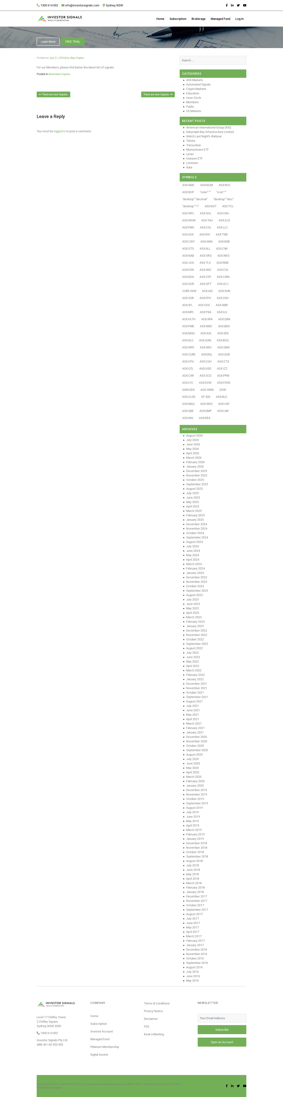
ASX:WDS (206, 404)
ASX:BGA (188, 277)
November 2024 (196, 528)
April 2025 (192, 506)
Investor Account (101, 1031)
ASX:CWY (188, 241)
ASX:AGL (206, 333)
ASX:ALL (205, 248)
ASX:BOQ (223, 340)
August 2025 (194, 488)
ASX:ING (187, 418)
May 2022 (192, 661)
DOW (223, 389)
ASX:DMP (205, 411)
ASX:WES (223, 255)
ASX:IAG (207, 291)
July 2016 (192, 971)
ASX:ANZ (205, 269)
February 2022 (195, 675)
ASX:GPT (205, 284)
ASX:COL (223, 269)
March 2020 (194, 776)
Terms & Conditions (157, 1003)
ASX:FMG (188, 227)
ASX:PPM (223, 375)
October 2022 (195, 639)
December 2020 (196, 737)
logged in (60, 131)
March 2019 (194, 830)
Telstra (190, 140)
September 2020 (197, 750)
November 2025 (196, 475)
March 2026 (194, 457)
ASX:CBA (223, 213)
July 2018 (192, 865)
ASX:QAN (224, 319)
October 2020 (195, 745)
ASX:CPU (188, 361)
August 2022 (194, 648)
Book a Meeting (154, 1034)
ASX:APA (207, 319)
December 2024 (196, 524)
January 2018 (195, 892)
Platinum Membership (104, 1047)
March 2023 (194, 617)
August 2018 (194, 861)
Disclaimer (151, 1019)
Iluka (189, 167)
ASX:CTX (223, 361)
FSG (146, 1026)
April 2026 (192, 453)
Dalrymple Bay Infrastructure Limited (210, 132)
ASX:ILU (222, 312)
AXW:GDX (188, 389)
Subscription (178, 19)
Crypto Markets (196, 89)
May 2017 (192, 927)
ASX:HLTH (189, 319)
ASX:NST (211, 206)
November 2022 (196, 635)
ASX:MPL (188, 312)
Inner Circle (193, 97)
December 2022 (196, 630)
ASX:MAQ (188, 404)
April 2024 (192, 559)
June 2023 (193, 604)
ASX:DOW (205, 382)
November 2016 (196, 954)
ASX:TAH (207, 220)
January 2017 (195, 945)
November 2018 (196, 847)
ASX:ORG (206, 255)
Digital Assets (99, 1054)
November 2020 (196, 741)
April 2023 (192, 612)
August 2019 (194, 807)
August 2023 (194, 595)
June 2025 (193, 497)
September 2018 (197, 856)
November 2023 (196, 581)
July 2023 (192, 599)
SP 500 (205, 396)
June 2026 (193, 444)
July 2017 (192, 918)
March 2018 (194, 883)
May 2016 (192, 980)
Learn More (48, 41)
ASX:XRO (206, 347)
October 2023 (195, 586)
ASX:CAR (188, 375)
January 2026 (195, 466)
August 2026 (194, 435)
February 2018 (195, 887)
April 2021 (192, 719)
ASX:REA (204, 418)
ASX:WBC (206, 326)
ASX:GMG (223, 347)
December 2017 (196, 896)
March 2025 (194, 511)
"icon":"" (221, 192)
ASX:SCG (205, 375)
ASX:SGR (188, 298)
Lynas (190, 154)
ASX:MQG (188, 333)
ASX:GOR (188, 284)
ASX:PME (188, 326)
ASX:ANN (206, 241)
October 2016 (195, 958)
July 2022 (192, 652)
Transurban (193, 145)
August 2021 (194, 701)
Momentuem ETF (197, 149)
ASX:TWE (222, 234)
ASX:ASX (188, 234)
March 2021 (194, 723)
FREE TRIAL (72, 41)
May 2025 (192, 502)
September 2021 (197, 697)
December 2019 (196, 790)
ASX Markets (194, 80)
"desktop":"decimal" (195, 199)
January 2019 (195, 838)
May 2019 (192, 821)
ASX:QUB (224, 354)
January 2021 (195, 732)
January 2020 (195, 785)
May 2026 (192, 449)
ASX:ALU (187, 340)
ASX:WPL (188, 213)
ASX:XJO (224, 220)
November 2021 (196, 688)
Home (160, 19)
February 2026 (195, 462)
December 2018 (196, 843)
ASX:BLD (221, 396)
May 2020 (192, 768)
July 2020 (192, 759)
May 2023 (192, 608)
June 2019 (193, 816)
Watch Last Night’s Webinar (204, 136)
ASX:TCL (228, 206)
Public (190, 106)
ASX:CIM (221, 248)
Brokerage (199, 19)
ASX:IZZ (222, 368)
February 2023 (195, 621)
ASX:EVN (188, 269)
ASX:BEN (224, 326)
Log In (240, 19)
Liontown (192, 163)
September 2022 (197, 643)
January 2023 (195, 626)
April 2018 (192, 878)
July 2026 (192, 440)
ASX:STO (188, 248)
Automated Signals (59, 74)
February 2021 (195, 728)
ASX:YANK (207, 389)
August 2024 (194, 542)
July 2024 (192, 546)
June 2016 (193, 976)
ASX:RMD (223, 262)
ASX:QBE (188, 411)
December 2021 (196, 683)
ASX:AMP (222, 305)
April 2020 (192, 772)
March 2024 (194, 564)
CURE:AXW (189, 291)
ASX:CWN (223, 277)
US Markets (193, 111)
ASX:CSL (205, 227)
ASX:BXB (224, 241)
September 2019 (197, 803)
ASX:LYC (187, 382)
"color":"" (205, 192)
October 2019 (195, 799)
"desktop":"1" (190, 206)
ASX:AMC (188, 185)
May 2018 (192, 874)
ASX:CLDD (188, 396)
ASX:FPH (205, 298)
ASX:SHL (205, 213)
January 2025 (195, 519)
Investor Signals (53, 1087)
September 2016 (197, 963)
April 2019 (192, 825)
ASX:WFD (188, 347)
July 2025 (192, 493)
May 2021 (192, 714)
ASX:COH (206, 361)
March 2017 (194, 936)
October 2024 (195, 533)
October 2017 (195, 905)
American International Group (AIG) (208, 127)
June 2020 (193, 763)
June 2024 (193, 550)
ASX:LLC (222, 227)
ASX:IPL (187, 305)
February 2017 (195, 940)
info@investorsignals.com (82, 5)
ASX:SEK (223, 333)
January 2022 (195, 679)
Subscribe (222, 1029)
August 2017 (194, 914)
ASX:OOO (204, 305)
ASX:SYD (205, 277)
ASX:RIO (204, 234)
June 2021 (193, 710)
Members (192, 102)
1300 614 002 (49, 5)
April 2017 (192, 932)
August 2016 (194, 967)
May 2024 (192, 555)
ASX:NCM (206, 185)
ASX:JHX (188, 262)
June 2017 (193, 923)
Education (192, 93)
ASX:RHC (225, 185)
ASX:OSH (223, 298)
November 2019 (196, 794)
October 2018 (195, 852)
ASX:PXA (205, 312)
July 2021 (192, 706)
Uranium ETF (194, 158)
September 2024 (197, 537)
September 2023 (197, 590)
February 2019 (195, 834)
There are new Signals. (55, 94)
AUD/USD (205, 368)
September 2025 (197, 484)
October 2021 (195, 692)
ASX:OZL (188, 368)
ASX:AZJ (222, 284)
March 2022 (194, 670)
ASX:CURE (189, 354)
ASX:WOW (189, 220)
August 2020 (194, 754)
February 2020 (195, 781)
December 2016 (196, 949)
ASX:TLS (205, 262)
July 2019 (192, 812)
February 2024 (195, 568)
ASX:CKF (224, 404)
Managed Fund (220, 19)
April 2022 (192, 666)
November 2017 (196, 901)
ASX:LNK (223, 411)
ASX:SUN (224, 291)
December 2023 (196, 577)
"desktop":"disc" (223, 199)
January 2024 (195, 573)
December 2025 (196, 471)
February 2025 (195, 515)
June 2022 (193, 657)
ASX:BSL (206, 354)
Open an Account (222, 1042)
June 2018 (193, 869)
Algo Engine (77, 57)
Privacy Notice (153, 1011)
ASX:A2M (205, 340)
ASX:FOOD (223, 382)
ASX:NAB (188, 255)
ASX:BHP (188, 192)
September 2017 (197, 909)
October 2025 (195, 480)
